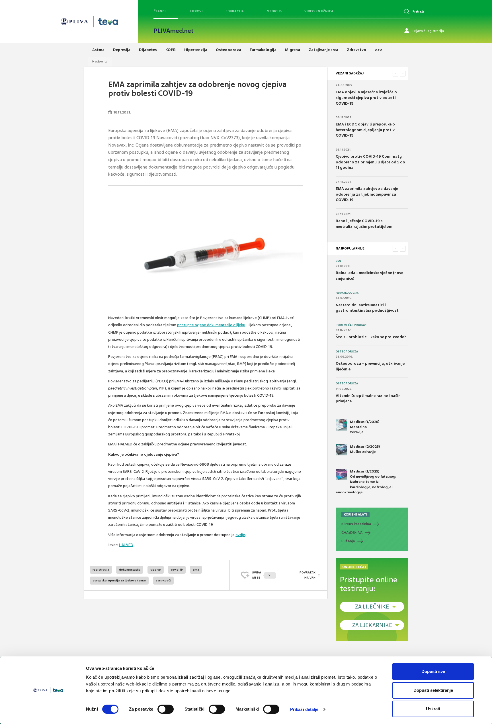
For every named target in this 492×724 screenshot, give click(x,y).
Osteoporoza (347, 351)
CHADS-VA (351, 532)
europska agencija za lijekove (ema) (119, 580)
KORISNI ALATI (355, 514)
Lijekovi (195, 11)
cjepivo (155, 569)
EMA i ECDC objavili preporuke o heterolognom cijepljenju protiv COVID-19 (365, 130)
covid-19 (177, 569)
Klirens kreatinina (356, 524)
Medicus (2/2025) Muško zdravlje (365, 449)
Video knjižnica (318, 11)
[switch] (165, 709)
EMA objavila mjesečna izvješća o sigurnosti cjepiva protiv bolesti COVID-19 (366, 98)
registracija (101, 569)
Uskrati (433, 708)
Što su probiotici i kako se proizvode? (371, 336)
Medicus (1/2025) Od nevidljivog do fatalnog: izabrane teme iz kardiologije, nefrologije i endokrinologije (366, 481)
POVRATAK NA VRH (307, 575)
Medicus (274, 11)
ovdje (240, 534)
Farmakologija (347, 293)
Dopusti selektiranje (433, 690)
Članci (159, 11)
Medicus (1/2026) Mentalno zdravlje (364, 426)
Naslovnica (100, 61)
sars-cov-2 (163, 580)
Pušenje (348, 541)
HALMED (126, 544)
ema (196, 569)
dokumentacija (129, 569)
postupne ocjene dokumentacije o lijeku (211, 325)
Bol (338, 261)
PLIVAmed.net (173, 31)
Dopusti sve (433, 671)
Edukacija (235, 11)
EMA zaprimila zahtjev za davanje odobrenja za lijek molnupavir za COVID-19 (367, 194)
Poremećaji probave (351, 325)
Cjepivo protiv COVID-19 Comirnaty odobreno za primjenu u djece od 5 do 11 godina (370, 162)
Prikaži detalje (304, 709)
